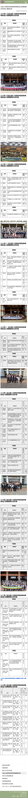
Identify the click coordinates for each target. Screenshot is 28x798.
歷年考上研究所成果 (7, 770)
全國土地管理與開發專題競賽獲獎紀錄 (11, 773)
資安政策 (13, 796)
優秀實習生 (5, 778)
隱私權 (18, 796)
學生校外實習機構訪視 (7, 775)
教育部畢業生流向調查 (7, 783)
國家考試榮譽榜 (6, 765)
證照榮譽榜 (5, 767)
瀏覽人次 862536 (23, 796)
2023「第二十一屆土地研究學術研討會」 (12, 786)
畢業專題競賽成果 (6, 781)
